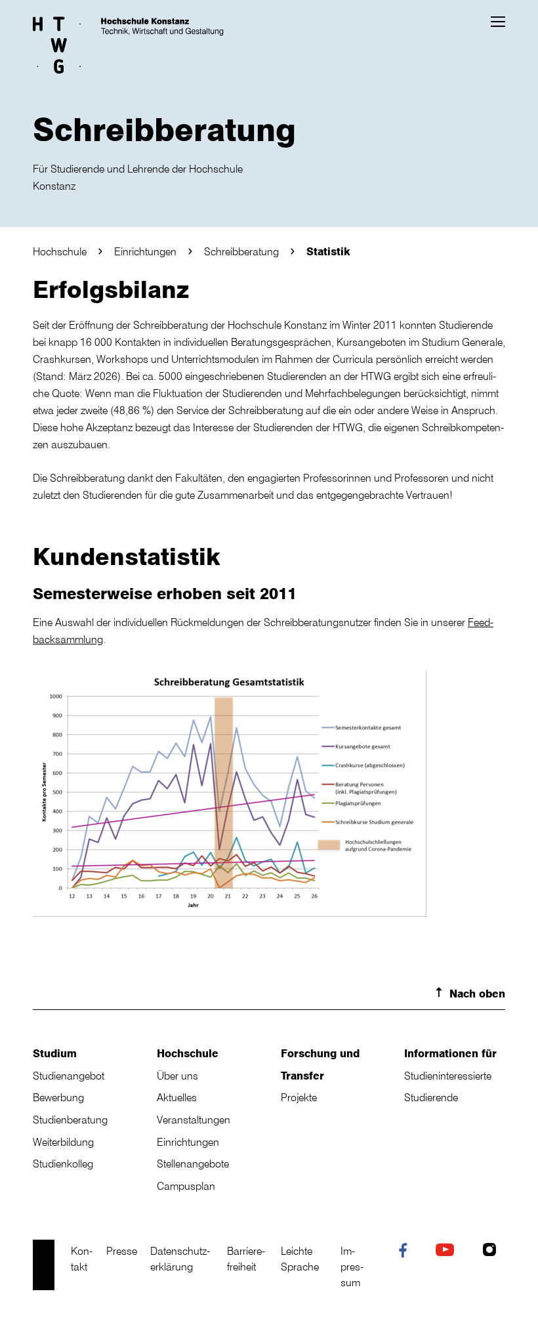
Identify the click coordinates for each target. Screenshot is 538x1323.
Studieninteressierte (447, 1075)
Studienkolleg (63, 1163)
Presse (121, 1250)
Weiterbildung (63, 1141)
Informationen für (450, 1053)
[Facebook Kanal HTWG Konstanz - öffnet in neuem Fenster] (406, 1252)
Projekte (299, 1097)
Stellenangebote (193, 1163)
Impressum (352, 1266)
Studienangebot (68, 1075)
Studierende (431, 1097)
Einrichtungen (145, 251)
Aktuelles (177, 1097)
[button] (498, 21)
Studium (55, 1053)
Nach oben (477, 993)
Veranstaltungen (193, 1119)
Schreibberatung (241, 251)
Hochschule (60, 251)
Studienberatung (70, 1119)
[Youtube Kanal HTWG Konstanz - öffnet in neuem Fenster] (447, 1251)
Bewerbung (58, 1097)
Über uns (177, 1075)
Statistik (328, 251)
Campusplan (186, 1185)
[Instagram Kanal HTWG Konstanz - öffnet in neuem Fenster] (492, 1251)
